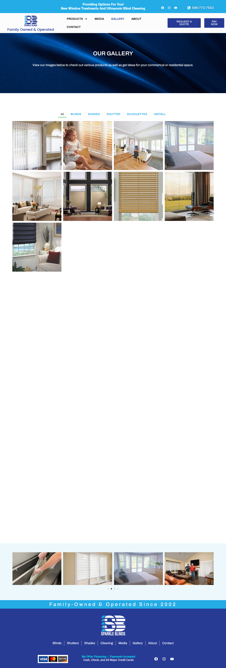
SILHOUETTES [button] (137, 114)
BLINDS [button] (76, 114)
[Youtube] (176, 8)
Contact (74, 26)
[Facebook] (162, 8)
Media (99, 18)
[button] (16, 569)
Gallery (117, 18)
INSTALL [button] (160, 114)
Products (75, 18)
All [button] (62, 114)
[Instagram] (169, 8)
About (136, 18)
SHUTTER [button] (113, 114)
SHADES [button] (94, 114)
